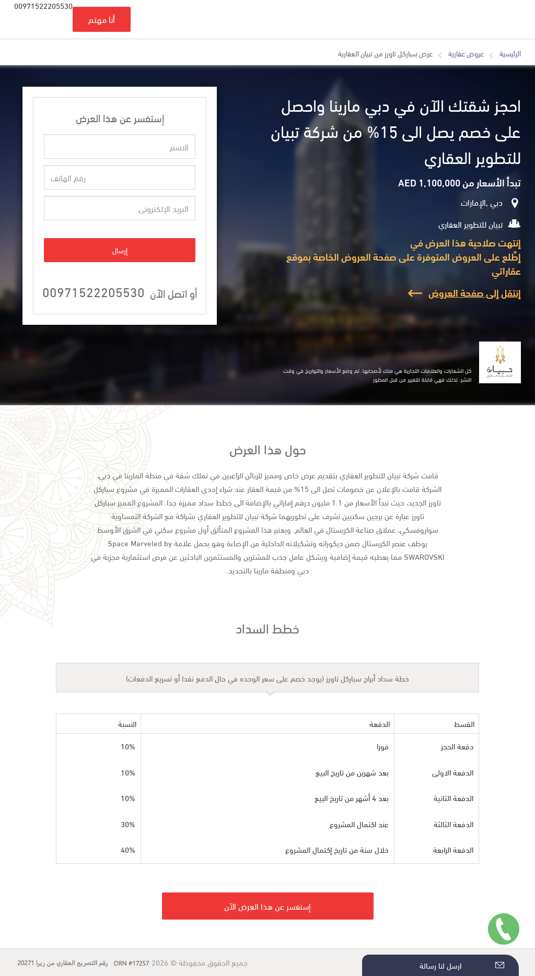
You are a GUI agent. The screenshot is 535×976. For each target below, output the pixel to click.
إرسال (119, 249)
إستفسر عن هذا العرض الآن (267, 906)
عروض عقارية (466, 53)
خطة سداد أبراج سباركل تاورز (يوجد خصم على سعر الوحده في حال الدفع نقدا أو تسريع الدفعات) (267, 678)
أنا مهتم (101, 19)
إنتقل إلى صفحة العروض (474, 292)
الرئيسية (510, 53)
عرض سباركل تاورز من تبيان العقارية (385, 53)
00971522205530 (93, 291)
